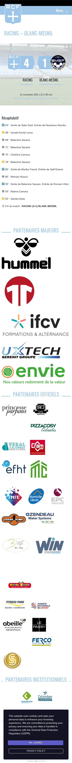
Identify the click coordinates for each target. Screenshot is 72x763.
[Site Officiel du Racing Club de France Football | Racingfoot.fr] (3, 10)
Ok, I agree (35, 742)
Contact (41, 760)
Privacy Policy (36, 751)
